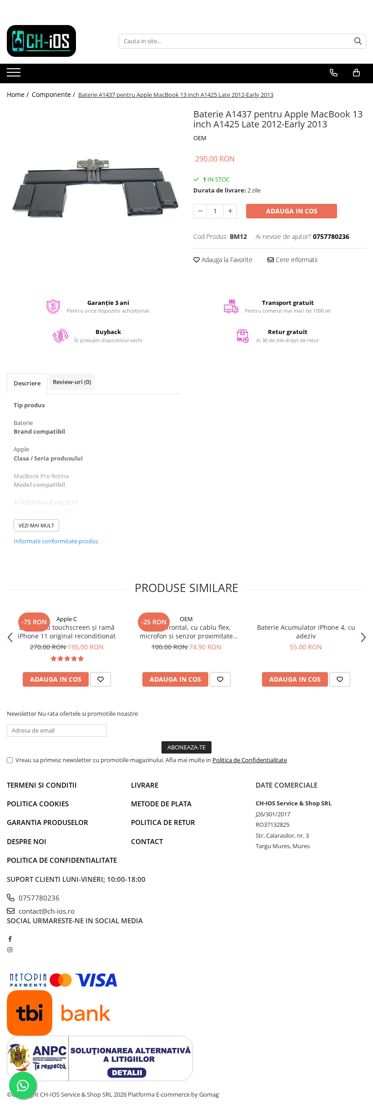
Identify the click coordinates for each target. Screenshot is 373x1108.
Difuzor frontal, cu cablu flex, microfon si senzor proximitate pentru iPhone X (186, 631)
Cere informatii (296, 259)
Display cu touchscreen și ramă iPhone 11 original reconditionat (67, 631)
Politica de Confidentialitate (249, 760)
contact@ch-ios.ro (46, 911)
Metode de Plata (161, 803)
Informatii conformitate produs (56, 541)
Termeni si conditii (42, 784)
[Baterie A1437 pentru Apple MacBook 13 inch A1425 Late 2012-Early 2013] (93, 192)
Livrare (144, 784)
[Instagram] (10, 950)
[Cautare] (358, 41)
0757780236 (38, 897)
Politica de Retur (163, 822)
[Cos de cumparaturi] (356, 73)
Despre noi (26, 841)
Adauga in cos (292, 211)
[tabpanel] (93, 192)
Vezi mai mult (36, 525)
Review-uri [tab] (72, 382)
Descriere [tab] (27, 383)
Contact (147, 841)
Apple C (66, 619)
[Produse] (15, 75)
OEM (200, 138)
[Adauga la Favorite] (100, 679)
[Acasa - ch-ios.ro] (52, 41)
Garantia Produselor (47, 822)
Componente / (54, 94)
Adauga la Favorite (226, 259)
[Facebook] (10, 939)
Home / (18, 94)
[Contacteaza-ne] (333, 73)
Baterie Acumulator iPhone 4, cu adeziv (306, 631)
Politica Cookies (38, 803)
